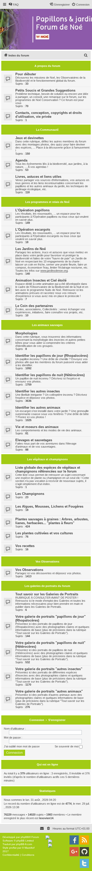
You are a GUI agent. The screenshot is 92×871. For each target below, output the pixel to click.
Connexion (36, 719)
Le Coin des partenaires (34, 306)
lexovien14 (46, 818)
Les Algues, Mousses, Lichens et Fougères (49, 506)
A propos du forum (47, 65)
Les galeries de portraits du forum (47, 585)
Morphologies (26, 333)
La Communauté (47, 129)
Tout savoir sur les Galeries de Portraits (46, 594)
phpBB (25, 837)
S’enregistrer (56, 719)
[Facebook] (74, 840)
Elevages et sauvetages (33, 440)
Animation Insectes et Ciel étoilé (40, 280)
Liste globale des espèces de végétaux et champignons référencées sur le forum (47, 469)
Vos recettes (24, 546)
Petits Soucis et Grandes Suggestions (45, 90)
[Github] (84, 851)
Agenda (21, 160)
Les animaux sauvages (47, 325)
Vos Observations (47, 561)
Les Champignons (29, 494)
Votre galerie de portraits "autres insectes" (48, 669)
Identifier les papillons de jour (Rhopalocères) (51, 356)
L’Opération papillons (32, 210)
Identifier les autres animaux (37, 407)
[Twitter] (84, 863)
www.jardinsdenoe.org (54, 270)
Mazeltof (29, 847)
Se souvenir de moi (67, 746)
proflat (13, 847)
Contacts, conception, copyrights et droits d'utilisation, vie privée (48, 115)
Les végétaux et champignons (47, 459)
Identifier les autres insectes (37, 391)
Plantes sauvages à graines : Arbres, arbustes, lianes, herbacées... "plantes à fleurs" (52, 521)
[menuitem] (13, 5)
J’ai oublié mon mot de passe (22, 746)
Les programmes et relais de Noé (47, 201)
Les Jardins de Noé (30, 249)
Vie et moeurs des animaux (37, 427)
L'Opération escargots (32, 229)
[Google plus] (74, 851)
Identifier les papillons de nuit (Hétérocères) (50, 375)
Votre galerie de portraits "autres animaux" (49, 691)
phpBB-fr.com (24, 844)
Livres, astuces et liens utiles (38, 177)
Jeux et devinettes (29, 138)
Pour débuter (25, 74)
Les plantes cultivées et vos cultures (44, 533)
